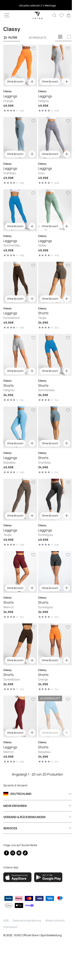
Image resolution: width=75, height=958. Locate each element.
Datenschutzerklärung (27, 920)
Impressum (10, 927)
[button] (6, 15)
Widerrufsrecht (55, 920)
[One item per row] (69, 36)
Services (10, 828)
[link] (65, 15)
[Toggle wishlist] (31, 48)
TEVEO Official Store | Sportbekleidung (38, 935)
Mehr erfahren (15, 806)
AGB (6, 920)
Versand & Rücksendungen (24, 817)
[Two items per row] (60, 36)
